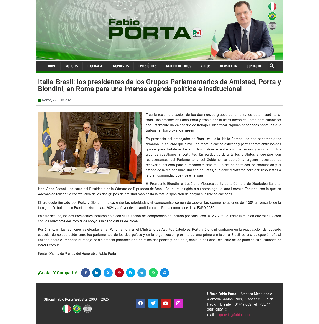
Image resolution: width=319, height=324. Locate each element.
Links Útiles (147, 65)
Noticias (71, 65)
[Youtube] (166, 303)
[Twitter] (153, 303)
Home (52, 65)
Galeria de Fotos (178, 65)
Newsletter (228, 65)
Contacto (254, 65)
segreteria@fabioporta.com (236, 315)
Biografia (94, 65)
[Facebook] (140, 303)
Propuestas (120, 65)
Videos (205, 65)
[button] (272, 66)
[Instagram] (178, 303)
